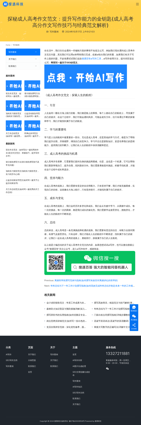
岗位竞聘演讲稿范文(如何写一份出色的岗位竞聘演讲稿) (67, 321)
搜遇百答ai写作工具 (91, 58)
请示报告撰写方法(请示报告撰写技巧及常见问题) (32, 95)
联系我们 (12, 66)
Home (8, 45)
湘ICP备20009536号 (77, 421)
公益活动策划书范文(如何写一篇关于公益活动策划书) (32, 115)
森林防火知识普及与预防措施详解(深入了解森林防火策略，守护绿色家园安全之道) (67, 309)
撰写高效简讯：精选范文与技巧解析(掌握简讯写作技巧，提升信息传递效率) (114, 302)
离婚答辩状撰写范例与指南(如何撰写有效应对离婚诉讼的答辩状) (86, 280)
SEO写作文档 (11, 360)
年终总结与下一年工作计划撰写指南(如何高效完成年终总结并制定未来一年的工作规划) (93, 285)
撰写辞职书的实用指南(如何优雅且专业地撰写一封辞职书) (67, 315)
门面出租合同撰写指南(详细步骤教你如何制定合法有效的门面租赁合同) (114, 315)
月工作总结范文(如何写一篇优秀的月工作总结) (13, 134)
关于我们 (12, 59)
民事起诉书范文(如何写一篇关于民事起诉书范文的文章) (32, 134)
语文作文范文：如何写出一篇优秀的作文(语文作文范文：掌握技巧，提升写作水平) (13, 95)
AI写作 (8, 354)
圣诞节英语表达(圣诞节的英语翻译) (111, 321)
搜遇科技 (98, 421)
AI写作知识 (77, 387)
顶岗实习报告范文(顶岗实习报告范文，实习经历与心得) (13, 115)
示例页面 (32, 360)
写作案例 (54, 31)
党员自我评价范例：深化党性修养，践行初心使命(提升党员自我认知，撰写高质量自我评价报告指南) (67, 327)
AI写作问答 (77, 360)
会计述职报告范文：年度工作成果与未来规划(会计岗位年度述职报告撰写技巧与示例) (67, 302)
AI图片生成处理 (79, 366)
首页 (30, 372)
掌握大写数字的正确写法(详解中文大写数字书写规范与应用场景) (114, 327)
